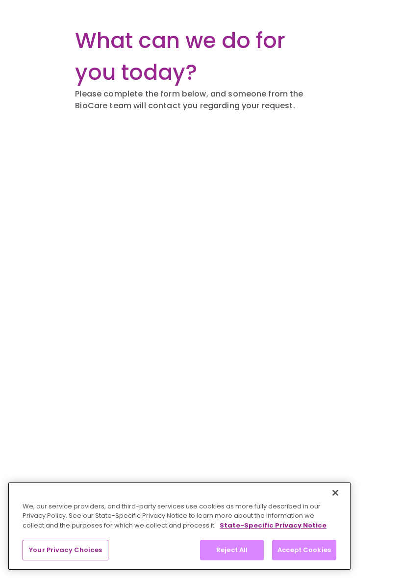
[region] (179, 526)
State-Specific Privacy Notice (273, 525)
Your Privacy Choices (65, 549)
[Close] (335, 493)
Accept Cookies (304, 549)
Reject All (232, 549)
